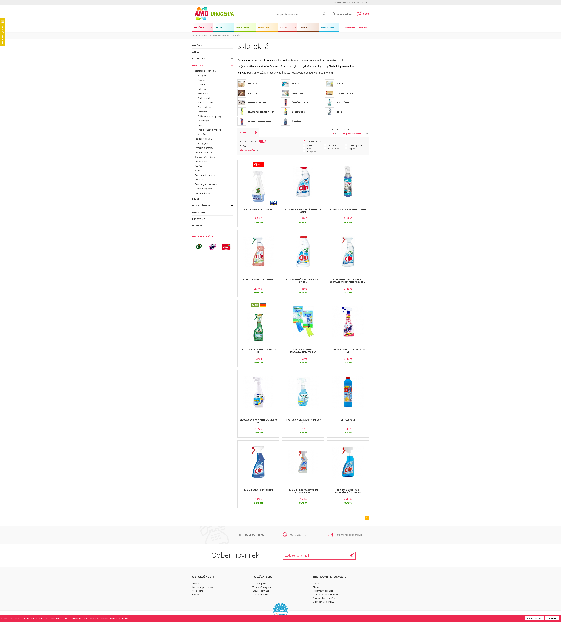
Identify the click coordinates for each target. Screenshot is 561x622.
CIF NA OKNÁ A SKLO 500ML (258, 209)
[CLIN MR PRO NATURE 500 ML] (258, 251)
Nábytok (202, 89)
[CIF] (199, 246)
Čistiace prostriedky (220, 35)
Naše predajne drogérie (324, 598)
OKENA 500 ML (348, 419)
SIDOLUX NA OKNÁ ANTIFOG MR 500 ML (258, 421)
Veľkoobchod (198, 590)
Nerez (200, 125)
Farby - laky (328, 27)
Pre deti (284, 27)
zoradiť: (346, 129)
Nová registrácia (260, 594)
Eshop (195, 35)
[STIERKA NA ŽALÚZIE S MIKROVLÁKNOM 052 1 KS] (303, 321)
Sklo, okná (237, 35)
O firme (195, 583)
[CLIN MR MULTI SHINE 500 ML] (258, 462)
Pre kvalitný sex (202, 161)
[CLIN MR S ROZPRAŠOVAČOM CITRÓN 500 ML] (303, 462)
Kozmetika (242, 27)
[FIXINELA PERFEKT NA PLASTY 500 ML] (348, 321)
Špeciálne (202, 134)
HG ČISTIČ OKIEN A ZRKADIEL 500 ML (347, 209)
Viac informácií (534, 618)
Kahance (199, 170)
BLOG (364, 2)
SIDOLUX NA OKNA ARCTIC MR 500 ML (303, 421)
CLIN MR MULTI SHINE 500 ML (258, 490)
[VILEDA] (226, 246)
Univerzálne (203, 111)
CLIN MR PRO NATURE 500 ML (258, 279)
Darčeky (199, 27)
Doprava (337, 2)
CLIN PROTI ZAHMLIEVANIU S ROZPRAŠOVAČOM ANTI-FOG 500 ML (348, 280)
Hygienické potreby (204, 147)
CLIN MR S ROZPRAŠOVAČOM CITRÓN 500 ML (303, 491)
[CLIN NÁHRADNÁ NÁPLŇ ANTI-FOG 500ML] (303, 181)
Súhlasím (551, 618)
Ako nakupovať (259, 583)
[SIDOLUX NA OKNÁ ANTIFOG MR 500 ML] (258, 392)
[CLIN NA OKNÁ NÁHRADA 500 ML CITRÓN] (303, 251)
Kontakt (356, 2)
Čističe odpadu (205, 107)
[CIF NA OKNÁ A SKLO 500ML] (258, 186)
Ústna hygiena (201, 143)
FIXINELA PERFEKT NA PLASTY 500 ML (348, 350)
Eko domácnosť (202, 193)
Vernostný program (261, 587)
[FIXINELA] (212, 246)
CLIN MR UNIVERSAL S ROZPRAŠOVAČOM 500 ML (348, 491)
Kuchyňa (202, 75)
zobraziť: (335, 129)
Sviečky (198, 166)
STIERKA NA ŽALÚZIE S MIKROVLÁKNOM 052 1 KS (303, 350)
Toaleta (201, 84)
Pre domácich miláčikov (206, 175)
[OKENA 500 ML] (348, 392)
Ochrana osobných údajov (325, 594)
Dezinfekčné (203, 120)
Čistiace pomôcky (203, 152)
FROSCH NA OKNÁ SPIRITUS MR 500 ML (258, 350)
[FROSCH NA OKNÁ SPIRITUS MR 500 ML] (258, 327)
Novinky (364, 27)
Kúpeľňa (202, 79)
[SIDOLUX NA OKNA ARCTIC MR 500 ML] (303, 392)
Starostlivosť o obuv (204, 188)
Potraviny (347, 27)
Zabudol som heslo (261, 590)
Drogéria (263, 27)
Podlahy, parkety (205, 98)
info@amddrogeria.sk (349, 534)
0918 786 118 (298, 534)
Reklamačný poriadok (323, 590)
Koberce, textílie (205, 102)
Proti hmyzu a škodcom (206, 184)
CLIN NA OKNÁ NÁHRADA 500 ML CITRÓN (303, 280)
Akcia (219, 27)
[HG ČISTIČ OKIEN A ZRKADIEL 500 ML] (348, 181)
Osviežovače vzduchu (205, 157)
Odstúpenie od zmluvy (323, 601)
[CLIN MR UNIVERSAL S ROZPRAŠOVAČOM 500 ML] (348, 462)
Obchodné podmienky (202, 587)
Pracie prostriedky (203, 138)
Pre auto (199, 179)
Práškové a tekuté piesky (209, 116)
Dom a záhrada (305, 29)
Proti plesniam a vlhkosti (209, 129)
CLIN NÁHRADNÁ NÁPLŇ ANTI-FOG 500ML (303, 210)
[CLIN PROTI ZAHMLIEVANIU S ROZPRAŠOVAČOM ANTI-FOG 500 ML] (348, 251)
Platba (346, 2)
